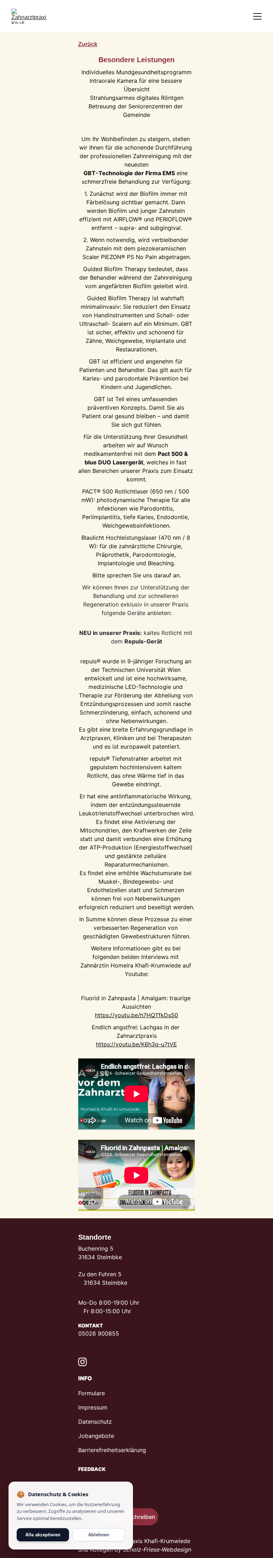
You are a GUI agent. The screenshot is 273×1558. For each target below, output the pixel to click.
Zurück (87, 44)
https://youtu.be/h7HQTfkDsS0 (136, 1015)
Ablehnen (98, 1534)
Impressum (92, 1407)
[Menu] (257, 16)
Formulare (91, 1393)
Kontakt (90, 1325)
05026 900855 (98, 1333)
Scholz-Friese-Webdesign (157, 1549)
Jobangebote (96, 1435)
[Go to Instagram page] (82, 1362)
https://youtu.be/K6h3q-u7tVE (136, 1044)
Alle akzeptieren (42, 1534)
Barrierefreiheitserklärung (112, 1450)
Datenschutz (95, 1421)
